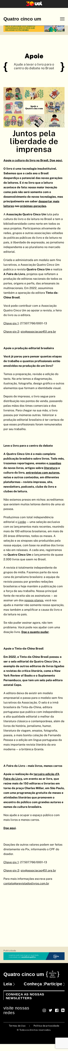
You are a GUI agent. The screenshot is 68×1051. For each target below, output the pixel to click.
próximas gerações (33, 206)
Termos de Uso (17, 1026)
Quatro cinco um (22, 19)
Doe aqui (9, 828)
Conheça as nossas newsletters (25, 996)
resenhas (55, 463)
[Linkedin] (63, 1010)
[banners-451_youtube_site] (34, 28)
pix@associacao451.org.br (38, 870)
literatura (50, 468)
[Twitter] (50, 1010)
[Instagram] (44, 1010)
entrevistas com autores (42, 472)
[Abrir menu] (62, 19)
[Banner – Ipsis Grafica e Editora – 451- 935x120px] (34, 956)
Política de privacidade (46, 1026)
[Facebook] (56, 1010)
